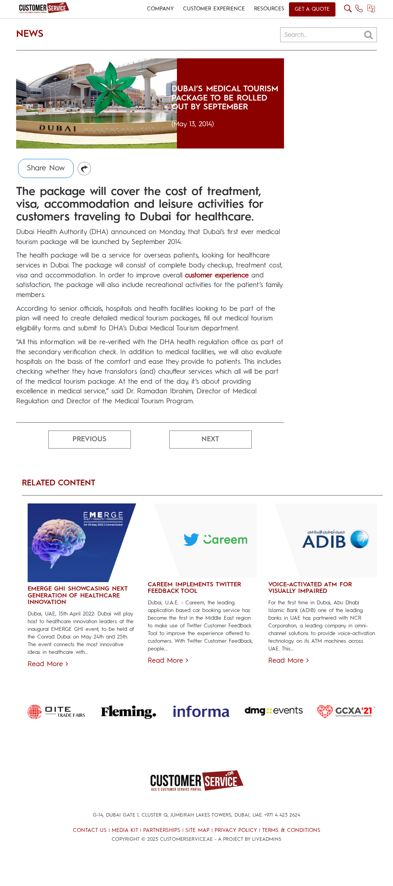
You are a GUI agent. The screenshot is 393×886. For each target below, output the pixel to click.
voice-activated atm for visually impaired (310, 588)
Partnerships (161, 830)
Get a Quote (312, 9)
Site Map (197, 830)
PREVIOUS (89, 439)
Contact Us (90, 830)
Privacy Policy (236, 830)
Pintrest (85, 169)
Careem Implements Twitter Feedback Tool (194, 588)
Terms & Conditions (291, 830)
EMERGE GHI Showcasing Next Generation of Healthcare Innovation (77, 596)
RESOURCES (269, 9)
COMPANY (160, 9)
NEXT (210, 439)
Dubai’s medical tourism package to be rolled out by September (225, 98)
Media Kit (125, 830)
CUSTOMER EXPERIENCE (214, 9)
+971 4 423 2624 (282, 815)
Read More (47, 664)
